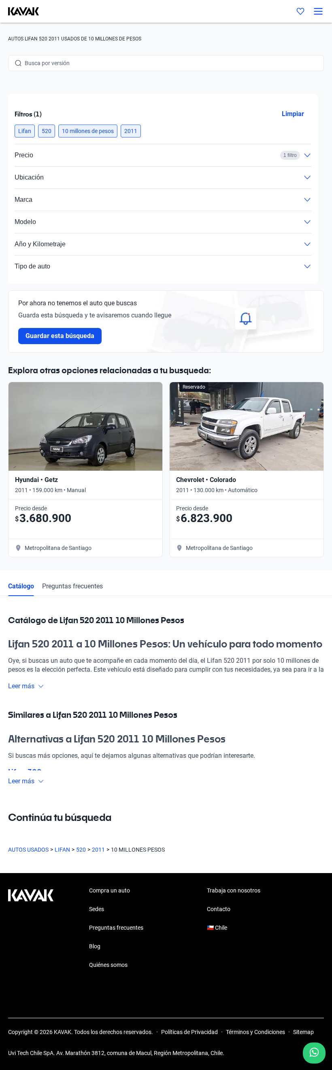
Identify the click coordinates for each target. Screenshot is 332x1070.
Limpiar (293, 114)
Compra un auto (109, 890)
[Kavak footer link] (30, 928)
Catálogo (21, 586)
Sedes (96, 909)
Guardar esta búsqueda (60, 336)
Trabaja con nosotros (233, 890)
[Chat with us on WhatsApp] (314, 1053)
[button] (25, 131)
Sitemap (303, 1032)
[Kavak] (19, 11)
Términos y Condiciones (255, 1032)
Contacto (218, 909)
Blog (94, 946)
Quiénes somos (108, 965)
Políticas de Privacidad (189, 1032)
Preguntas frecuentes (72, 586)
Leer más (21, 686)
